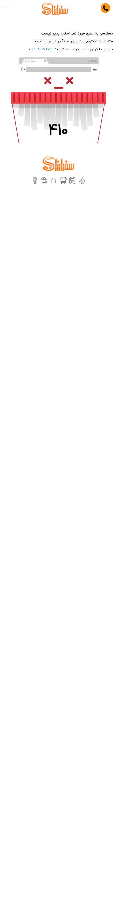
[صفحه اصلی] (54, 8)
